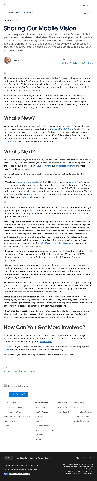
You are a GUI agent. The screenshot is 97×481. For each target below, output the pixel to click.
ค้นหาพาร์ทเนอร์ (64, 407)
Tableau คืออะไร (12, 402)
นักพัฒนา (39, 458)
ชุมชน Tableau (41, 402)
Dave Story (18, 60)
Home (8, 12)
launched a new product (28, 182)
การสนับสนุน (79, 402)
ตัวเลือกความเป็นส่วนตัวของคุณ (19, 474)
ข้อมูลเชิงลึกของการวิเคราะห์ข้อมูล (18, 416)
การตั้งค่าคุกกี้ (32, 469)
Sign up (30, 213)
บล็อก (31, 458)
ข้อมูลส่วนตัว (35, 465)
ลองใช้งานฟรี (18, 394)
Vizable (72, 182)
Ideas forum (45, 165)
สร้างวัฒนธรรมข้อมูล (12, 412)
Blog (12, 12)
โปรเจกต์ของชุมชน (42, 426)
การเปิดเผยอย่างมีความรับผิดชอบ (15, 469)
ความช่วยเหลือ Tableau (83, 416)
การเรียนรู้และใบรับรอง (83, 412)
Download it (26, 197)
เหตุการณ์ (38, 439)
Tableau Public (41, 407)
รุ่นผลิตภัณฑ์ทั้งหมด (81, 421)
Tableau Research (11, 421)
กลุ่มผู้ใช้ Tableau (41, 412)
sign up (7, 349)
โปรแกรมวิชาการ (42, 435)
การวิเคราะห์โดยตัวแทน (13, 407)
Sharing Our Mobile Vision (24, 12)
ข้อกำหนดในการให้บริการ (20, 465)
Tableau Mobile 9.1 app (62, 129)
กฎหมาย (7, 465)
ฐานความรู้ (78, 407)
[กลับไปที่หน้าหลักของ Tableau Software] (13, 2)
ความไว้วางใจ (21, 458)
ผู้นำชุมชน (39, 416)
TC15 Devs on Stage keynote (53, 243)
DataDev (38, 421)
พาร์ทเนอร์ (62, 402)
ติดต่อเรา (7, 426)
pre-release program (65, 165)
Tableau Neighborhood (45, 430)
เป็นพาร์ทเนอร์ (63, 412)
